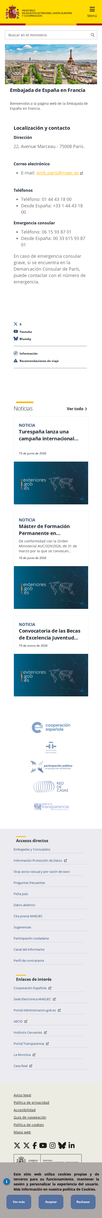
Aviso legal (22, 1095)
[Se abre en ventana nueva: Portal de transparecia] (51, 806)
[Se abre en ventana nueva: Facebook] (34, 1145)
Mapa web (22, 1132)
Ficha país (21, 894)
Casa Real (21, 1066)
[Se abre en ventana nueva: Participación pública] (51, 767)
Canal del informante (29, 949)
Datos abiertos (24, 905)
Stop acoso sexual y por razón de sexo (42, 871)
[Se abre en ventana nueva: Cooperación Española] (51, 727)
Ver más (19, 1202)
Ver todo (75, 408)
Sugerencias (22, 927)
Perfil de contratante (29, 960)
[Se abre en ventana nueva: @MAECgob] (17, 1145)
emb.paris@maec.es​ (58, 173)
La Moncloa (22, 1054)
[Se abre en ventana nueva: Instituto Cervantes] (51, 747)
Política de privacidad (31, 1102)
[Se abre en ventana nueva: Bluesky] (62, 1145)
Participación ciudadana (31, 938)
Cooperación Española (30, 988)
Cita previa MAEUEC (28, 916)
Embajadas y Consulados (32, 849)
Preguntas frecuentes (29, 882)
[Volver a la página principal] (39, 12)
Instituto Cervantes (28, 1032)
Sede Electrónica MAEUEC (33, 999)
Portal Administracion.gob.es (35, 1010)
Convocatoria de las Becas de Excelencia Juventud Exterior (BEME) (49, 634)
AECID (18, 1021)
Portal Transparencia (29, 1043)
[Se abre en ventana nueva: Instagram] (53, 1145)
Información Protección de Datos (38, 860)
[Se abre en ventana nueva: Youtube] (43, 1145)
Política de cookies (29, 1124)
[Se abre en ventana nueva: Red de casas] (51, 787)
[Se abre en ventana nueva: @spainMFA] (26, 1145)
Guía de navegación (30, 1117)
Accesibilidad (25, 1110)
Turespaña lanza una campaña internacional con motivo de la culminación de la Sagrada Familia (50, 435)
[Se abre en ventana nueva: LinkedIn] (72, 1145)
